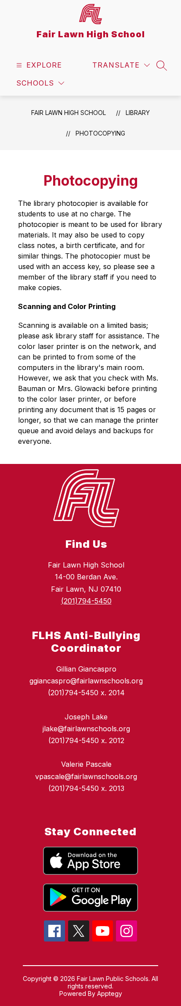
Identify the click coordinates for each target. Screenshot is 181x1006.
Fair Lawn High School (68, 112)
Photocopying (100, 133)
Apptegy (109, 993)
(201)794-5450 (86, 600)
